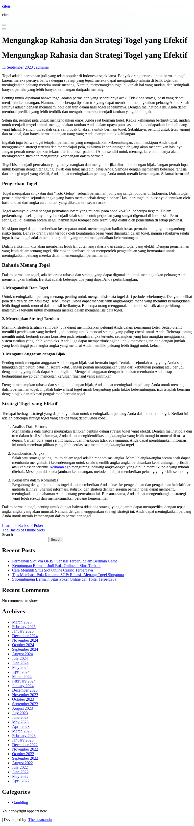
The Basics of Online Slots (23, 530)
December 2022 (25, 745)
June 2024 (20, 663)
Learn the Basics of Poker (22, 525)
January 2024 (23, 685)
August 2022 (22, 763)
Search (7, 534)
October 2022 (23, 754)
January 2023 (23, 740)
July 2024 (20, 658)
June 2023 (20, 717)
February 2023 (24, 735)
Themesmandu (40, 819)
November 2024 (25, 640)
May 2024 (20, 667)
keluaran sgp (60, 467)
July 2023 (20, 713)
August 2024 (22, 654)
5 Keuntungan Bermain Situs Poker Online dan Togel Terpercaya (64, 579)
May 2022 (20, 776)
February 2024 (24, 681)
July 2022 (20, 767)
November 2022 (25, 749)
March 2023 (22, 731)
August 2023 (22, 708)
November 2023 (25, 695)
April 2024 (21, 672)
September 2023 (25, 704)
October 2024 (23, 645)
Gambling (20, 802)
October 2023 (23, 699)
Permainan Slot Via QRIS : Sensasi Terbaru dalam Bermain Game (64, 561)
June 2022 (20, 772)
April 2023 (21, 726)
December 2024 (25, 636)
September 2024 (25, 649)
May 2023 (20, 722)
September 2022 (25, 758)
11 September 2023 (17, 67)
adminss (42, 67)
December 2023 (25, 690)
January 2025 (23, 631)
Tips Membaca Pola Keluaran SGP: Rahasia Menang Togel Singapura (68, 575)
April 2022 (21, 781)
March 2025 (22, 622)
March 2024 (22, 676)
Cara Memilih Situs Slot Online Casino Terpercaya (52, 570)
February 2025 (24, 626)
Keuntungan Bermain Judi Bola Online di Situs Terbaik (56, 565)
